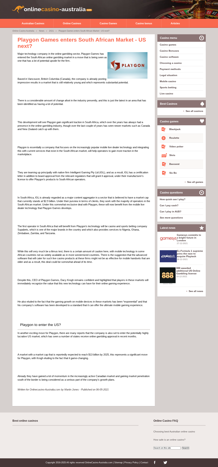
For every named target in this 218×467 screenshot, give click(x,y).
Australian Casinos (33, 23)
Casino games (168, 44)
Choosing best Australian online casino (174, 431)
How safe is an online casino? (169, 439)
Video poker (176, 146)
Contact (144, 462)
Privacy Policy (131, 462)
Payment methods (170, 69)
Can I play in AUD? (170, 211)
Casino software (169, 57)
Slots (172, 155)
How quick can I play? (172, 199)
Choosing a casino (171, 63)
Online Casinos (72, 23)
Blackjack (175, 129)
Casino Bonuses (169, 50)
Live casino (166, 93)
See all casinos (194, 111)
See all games (195, 182)
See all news (196, 291)
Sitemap (118, 462)
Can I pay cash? (169, 205)
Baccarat (174, 164)
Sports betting (168, 87)
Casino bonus (144, 23)
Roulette (174, 137)
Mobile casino (168, 81)
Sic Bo (173, 172)
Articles (175, 23)
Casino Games (108, 23)
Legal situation (168, 75)
